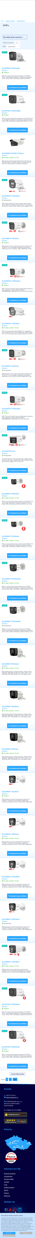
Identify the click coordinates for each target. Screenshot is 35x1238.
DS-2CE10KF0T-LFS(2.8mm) (10, 196)
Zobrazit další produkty (17, 1074)
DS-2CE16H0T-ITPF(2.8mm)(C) (11, 579)
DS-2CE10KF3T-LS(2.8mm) (10, 238)
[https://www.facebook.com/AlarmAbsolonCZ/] (6, 1209)
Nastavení (26, 1233)
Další (15, 1079)
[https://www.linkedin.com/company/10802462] (20, 1209)
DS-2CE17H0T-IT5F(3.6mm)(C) (11, 111)
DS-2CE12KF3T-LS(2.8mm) (10, 366)
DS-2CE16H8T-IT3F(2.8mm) (10, 664)
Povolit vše (9, 1233)
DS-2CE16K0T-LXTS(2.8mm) (10, 962)
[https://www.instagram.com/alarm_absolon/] (15, 1209)
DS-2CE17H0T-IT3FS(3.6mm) (11, 1047)
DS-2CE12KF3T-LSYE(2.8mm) (11, 409)
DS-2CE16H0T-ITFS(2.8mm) (10, 494)
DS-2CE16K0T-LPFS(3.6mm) (10, 919)
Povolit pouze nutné (9, 1235)
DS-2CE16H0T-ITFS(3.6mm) (10, 536)
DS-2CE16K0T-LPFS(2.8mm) (10, 877)
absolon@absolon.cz (12, 1097)
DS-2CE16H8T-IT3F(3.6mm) (10, 706)
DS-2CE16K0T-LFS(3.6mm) (10, 834)
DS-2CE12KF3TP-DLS (8, 451)
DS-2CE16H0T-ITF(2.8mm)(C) (11, 68)
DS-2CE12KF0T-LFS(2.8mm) (10, 323)
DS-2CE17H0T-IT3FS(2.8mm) (11, 1004)
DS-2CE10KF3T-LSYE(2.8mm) (11, 281)
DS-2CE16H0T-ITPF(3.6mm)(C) (11, 621)
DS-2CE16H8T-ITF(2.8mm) (10, 749)
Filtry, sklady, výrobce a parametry (12, 37)
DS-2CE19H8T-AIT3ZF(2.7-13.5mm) (12, 153)
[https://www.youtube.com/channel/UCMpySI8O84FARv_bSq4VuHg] (10, 1209)
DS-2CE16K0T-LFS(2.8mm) (10, 791)
